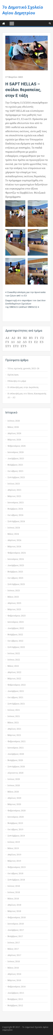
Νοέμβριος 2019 (15, 823)
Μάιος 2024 (13, 533)
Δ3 (24, 342)
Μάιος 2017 (13, 948)
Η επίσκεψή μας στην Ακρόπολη (23, 387)
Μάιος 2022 (13, 666)
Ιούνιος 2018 (14, 892)
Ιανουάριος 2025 (16, 502)
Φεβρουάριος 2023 (17, 615)
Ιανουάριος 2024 (16, 559)
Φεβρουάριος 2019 (17, 867)
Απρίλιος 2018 (14, 904)
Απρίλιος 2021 (14, 728)
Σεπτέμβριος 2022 (16, 647)
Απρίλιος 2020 (14, 798)
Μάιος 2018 (13, 898)
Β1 (19, 338)
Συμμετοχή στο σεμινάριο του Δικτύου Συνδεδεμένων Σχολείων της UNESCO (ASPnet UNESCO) (25, 303)
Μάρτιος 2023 (14, 609)
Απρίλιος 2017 (14, 955)
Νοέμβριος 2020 (15, 760)
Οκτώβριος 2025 (15, 471)
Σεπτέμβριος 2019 (16, 835)
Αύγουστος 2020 (15, 772)
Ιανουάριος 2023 (16, 622)
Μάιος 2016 (13, 967)
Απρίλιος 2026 (14, 433)
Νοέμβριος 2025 (15, 464)
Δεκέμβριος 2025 (16, 458)
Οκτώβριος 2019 (15, 829)
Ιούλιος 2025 (14, 483)
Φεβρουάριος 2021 (17, 741)
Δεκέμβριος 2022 (16, 628)
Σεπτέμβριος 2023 (16, 584)
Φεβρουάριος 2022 (17, 684)
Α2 (13, 338)
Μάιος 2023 (13, 596)
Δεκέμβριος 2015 (16, 992)
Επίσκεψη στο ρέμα (17, 381)
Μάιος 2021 (13, 722)
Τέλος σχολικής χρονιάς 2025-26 (23, 368)
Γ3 (7, 342)
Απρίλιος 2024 (14, 540)
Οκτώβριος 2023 (15, 577)
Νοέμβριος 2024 (15, 508)
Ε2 (36, 342)
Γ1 (36, 338)
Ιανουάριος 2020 (16, 816)
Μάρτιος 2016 (14, 980)
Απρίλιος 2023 (14, 603)
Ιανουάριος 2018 (16, 923)
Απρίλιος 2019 (14, 854)
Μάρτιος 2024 (14, 546)
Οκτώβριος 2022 (15, 640)
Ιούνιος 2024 (14, 527)
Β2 (25, 338)
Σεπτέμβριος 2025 (16, 477)
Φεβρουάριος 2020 (17, 810)
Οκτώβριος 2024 (15, 515)
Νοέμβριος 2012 (15, 1005)
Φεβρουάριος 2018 (17, 917)
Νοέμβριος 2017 (15, 936)
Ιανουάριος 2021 (16, 747)
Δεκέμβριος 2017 (16, 930)
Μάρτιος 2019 (14, 860)
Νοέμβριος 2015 (15, 999)
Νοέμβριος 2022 (15, 634)
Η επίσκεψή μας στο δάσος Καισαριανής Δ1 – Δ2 (27, 395)
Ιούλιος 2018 (14, 886)
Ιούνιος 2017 (14, 942)
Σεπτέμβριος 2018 (16, 879)
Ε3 (41, 342)
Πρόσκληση (13, 374)
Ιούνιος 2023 (14, 590)
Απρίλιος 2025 (14, 489)
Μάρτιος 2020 (14, 804)
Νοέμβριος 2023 (15, 571)
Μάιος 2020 (13, 791)
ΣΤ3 (23, 346)
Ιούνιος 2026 (14, 420)
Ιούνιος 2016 (14, 961)
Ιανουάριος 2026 (16, 452)
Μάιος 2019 (13, 848)
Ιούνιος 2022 (14, 659)
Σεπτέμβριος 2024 (16, 521)
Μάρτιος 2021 (14, 735)
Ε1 (30, 342)
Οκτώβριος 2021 (15, 697)
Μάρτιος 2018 (14, 911)
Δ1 (13, 342)
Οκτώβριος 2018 (15, 873)
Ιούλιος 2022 (14, 653)
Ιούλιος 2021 (14, 710)
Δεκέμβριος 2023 (16, 565)
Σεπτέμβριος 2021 (16, 703)
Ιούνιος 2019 (14, 842)
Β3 (31, 338)
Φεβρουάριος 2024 (17, 552)
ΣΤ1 (8, 346)
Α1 (7, 338)
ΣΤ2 (16, 346)
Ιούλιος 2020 (14, 779)
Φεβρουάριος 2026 (17, 445)
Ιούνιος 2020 (14, 785)
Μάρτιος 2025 (14, 496)
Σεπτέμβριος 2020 (16, 766)
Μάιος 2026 (13, 427)
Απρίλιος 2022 (14, 672)
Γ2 (42, 338)
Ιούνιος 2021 (14, 716)
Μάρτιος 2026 (14, 439)
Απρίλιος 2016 (14, 974)
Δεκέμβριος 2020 (16, 754)
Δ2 (19, 342)
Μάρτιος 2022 (14, 678)
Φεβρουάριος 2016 (17, 986)
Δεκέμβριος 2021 (16, 691)
